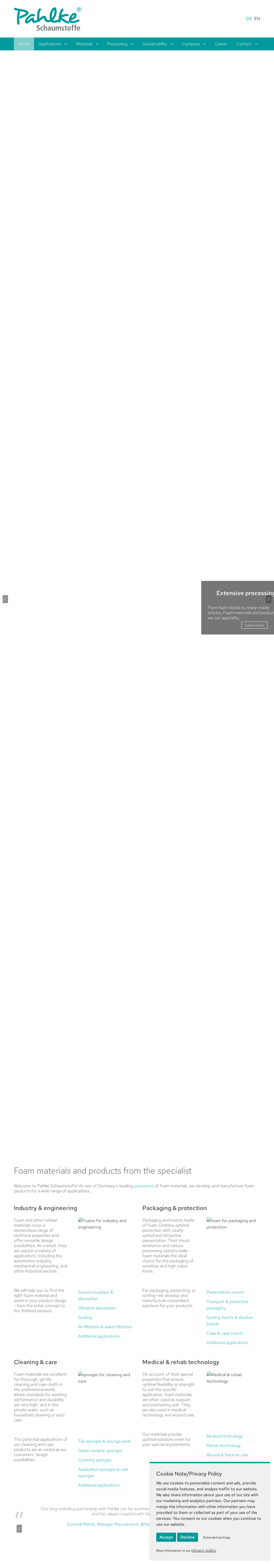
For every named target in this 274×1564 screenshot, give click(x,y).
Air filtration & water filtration (105, 1327)
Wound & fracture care (227, 1455)
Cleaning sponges (95, 1460)
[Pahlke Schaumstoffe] (47, 19)
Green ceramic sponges (100, 1450)
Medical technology (225, 1436)
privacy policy (203, 1550)
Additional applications (99, 1336)
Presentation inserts (225, 1292)
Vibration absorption (97, 1308)
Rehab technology (224, 1445)
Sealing (85, 1317)
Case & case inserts (225, 1333)
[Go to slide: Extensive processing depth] (142, 1137)
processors (144, 1186)
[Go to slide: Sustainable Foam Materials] (132, 1137)
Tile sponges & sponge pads (104, 1441)
